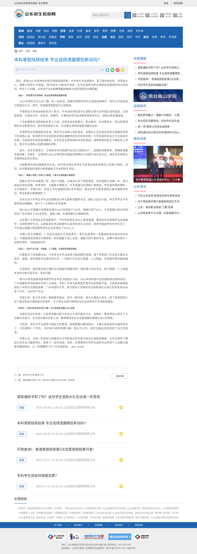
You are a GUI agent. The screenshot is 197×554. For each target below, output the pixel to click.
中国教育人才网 (27, 513)
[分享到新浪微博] (118, 70)
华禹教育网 (75, 513)
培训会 (53, 43)
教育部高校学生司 (151, 508)
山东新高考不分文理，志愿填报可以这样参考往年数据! (160, 213)
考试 (162, 37)
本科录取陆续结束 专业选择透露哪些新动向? (51, 423)
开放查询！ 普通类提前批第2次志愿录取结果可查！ (56, 449)
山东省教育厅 (134, 508)
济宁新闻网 (95, 517)
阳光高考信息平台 (74, 508)
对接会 (53, 37)
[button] (174, 179)
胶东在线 (40, 517)
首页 (20, 51)
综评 (129, 37)
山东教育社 (69, 517)
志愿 (27, 51)
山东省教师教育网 (125, 517)
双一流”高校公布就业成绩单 (154, 126)
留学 (96, 31)
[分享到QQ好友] (108, 70)
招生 (87, 37)
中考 (79, 31)
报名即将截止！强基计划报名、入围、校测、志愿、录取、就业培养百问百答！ (160, 115)
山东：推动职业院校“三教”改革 (155, 207)
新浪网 (166, 513)
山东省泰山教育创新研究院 (164, 517)
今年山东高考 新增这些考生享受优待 (159, 195)
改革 (154, 37)
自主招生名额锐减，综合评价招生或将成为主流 (160, 120)
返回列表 (120, 376)
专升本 (139, 31)
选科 (121, 37)
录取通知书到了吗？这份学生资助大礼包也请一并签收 (49, 380)
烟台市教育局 (142, 517)
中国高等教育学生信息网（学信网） (45, 508)
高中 (79, 37)
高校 (70, 37)
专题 (38, 31)
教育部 (21, 508)
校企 (95, 37)
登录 (166, 3)
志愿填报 (98, 525)
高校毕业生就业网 (144, 513)
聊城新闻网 (108, 517)
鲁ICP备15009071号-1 (116, 548)
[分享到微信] (113, 70)
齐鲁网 (58, 517)
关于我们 (58, 525)
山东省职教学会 (27, 517)
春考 (88, 31)
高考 (71, 31)
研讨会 (42, 37)
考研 (104, 31)
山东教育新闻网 (170, 508)
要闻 (29, 31)
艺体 (121, 31)
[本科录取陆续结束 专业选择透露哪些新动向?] (121, 434)
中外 (137, 37)
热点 (46, 31)
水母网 (50, 517)
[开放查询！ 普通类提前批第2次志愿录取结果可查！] (121, 460)
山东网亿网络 (78, 548)
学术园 (172, 37)
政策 (54, 31)
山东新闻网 (82, 517)
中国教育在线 (61, 513)
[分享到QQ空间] (123, 70)
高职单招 (139, 525)
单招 (130, 31)
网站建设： (67, 548)
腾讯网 (158, 513)
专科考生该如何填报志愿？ (38, 476)
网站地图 (178, 3)
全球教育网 (88, 513)
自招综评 (119, 525)
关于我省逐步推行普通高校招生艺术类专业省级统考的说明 (160, 201)
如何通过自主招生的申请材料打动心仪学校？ (160, 132)
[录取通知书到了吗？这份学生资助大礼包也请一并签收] (121, 408)
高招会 (31, 37)
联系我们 (78, 525)
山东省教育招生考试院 (114, 508)
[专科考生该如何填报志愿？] (121, 486)
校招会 (31, 43)
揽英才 (42, 43)
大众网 (174, 513)
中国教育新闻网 (44, 513)
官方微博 (43, 3)
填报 (112, 37)
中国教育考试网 (93, 508)
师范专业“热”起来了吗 (33, 375)
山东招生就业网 (103, 513)
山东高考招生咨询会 (123, 513)
